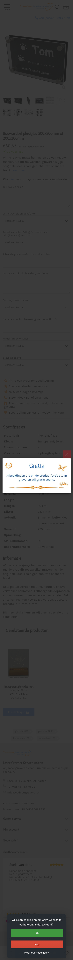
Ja (37, 932)
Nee (37, 944)
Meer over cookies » (36, 952)
